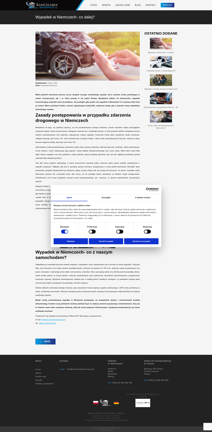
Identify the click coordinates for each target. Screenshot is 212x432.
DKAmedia (109, 430)
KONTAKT (151, 5)
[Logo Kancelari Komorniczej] (42, 5)
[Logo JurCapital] (142, 403)
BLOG (138, 5)
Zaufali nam (40, 376)
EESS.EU (167, 5)
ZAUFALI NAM (123, 5)
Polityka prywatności (44, 384)
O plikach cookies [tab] (143, 197)
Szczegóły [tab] (106, 197)
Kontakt (38, 380)
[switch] (92, 232)
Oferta (38, 373)
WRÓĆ (47, 341)
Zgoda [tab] (69, 197)
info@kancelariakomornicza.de (53, 320)
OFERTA (106, 5)
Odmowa (71, 241)
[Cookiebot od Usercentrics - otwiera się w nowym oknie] (148, 189)
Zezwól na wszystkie (141, 241)
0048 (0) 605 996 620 (47, 323)
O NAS (93, 5)
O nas (38, 369)
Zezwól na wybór (106, 241)
